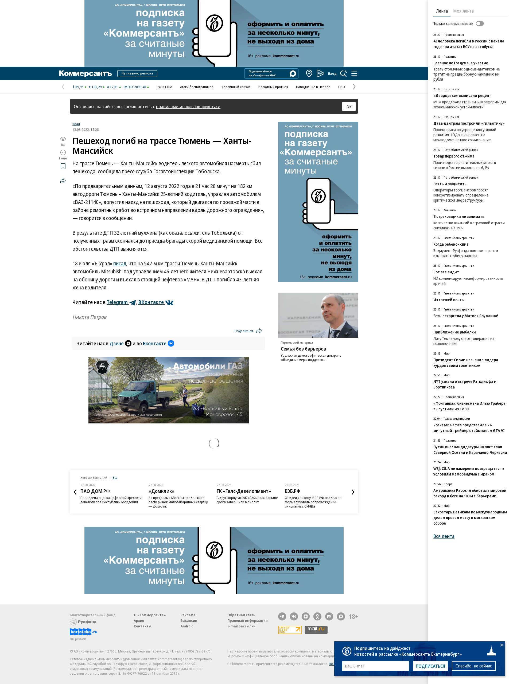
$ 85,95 (78, 86)
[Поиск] (344, 73)
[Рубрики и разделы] (354, 73)
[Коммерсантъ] (85, 73)
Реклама (188, 614)
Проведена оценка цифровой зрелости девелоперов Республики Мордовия (111, 499)
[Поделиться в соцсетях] (63, 180)
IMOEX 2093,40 (134, 86)
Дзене (117, 343)
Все (114, 477)
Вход (332, 73)
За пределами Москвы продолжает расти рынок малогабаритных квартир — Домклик (178, 502)
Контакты (142, 626)
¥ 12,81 (112, 86)
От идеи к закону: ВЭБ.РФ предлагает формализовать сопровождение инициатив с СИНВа (314, 502)
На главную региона (137, 73)
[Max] (341, 616)
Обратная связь (241, 614)
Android (187, 626)
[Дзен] (306, 616)
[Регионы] (309, 73)
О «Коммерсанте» (150, 614)
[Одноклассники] (317, 616)
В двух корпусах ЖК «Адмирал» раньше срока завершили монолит (247, 499)
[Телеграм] (282, 616)
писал (119, 263)
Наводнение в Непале (313, 86)
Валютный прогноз (273, 86)
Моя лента (463, 11)
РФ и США (164, 86)
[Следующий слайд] (353, 492)
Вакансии (189, 620)
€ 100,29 (95, 86)
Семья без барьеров (303, 348)
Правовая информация (247, 620)
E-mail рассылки (241, 626)
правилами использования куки (188, 106)
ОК (349, 106)
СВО (341, 86)
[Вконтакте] (294, 616)
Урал (76, 123)
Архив (139, 620)
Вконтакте (154, 343)
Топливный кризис (235, 86)
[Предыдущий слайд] (75, 492)
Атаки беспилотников (196, 86)
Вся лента (443, 536)
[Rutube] (329, 616)
